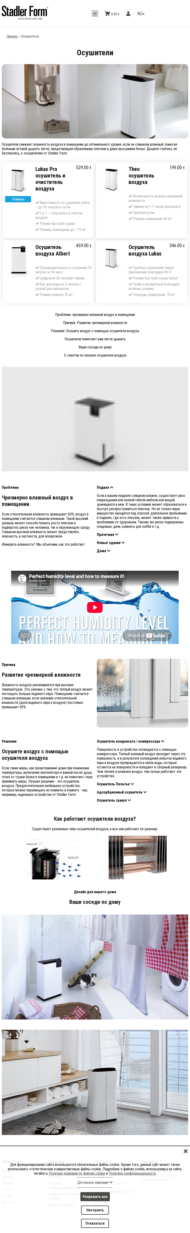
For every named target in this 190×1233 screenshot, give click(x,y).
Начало (11, 36)
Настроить (95, 1212)
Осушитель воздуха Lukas (145, 250)
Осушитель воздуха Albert (52, 250)
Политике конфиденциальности (132, 1179)
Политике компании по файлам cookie (77, 1179)
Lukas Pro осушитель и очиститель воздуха (50, 179)
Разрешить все (95, 1201)
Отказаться (95, 1224)
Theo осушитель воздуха (141, 175)
